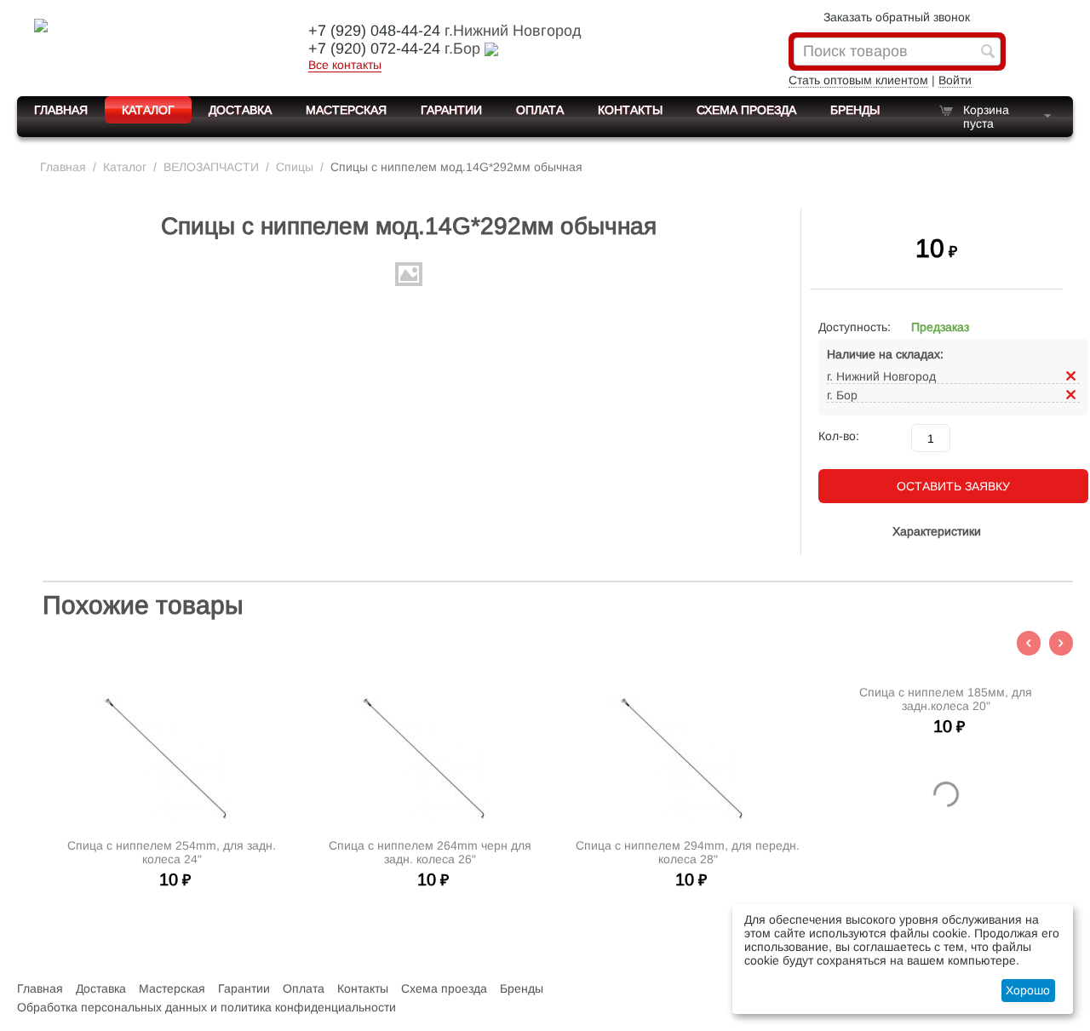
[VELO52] (149, 46)
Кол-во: (838, 436)
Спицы (294, 167)
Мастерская (346, 110)
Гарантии (451, 110)
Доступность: (854, 327)
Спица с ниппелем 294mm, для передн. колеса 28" (688, 852)
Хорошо (1028, 990)
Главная (61, 110)
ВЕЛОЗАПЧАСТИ (211, 167)
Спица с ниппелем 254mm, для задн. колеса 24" (171, 852)
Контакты (630, 110)
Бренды (855, 110)
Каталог (148, 110)
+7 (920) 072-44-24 (374, 48)
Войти (955, 80)
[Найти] (987, 53)
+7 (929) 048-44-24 (374, 30)
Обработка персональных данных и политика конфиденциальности (206, 1007)
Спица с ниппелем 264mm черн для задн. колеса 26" (430, 852)
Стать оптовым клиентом (858, 80)
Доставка (240, 110)
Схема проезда (746, 110)
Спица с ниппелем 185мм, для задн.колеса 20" (945, 699)
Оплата (540, 110)
